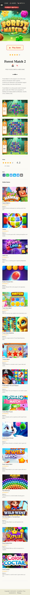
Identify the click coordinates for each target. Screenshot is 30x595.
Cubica (4, 229)
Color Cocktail (5, 569)
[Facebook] (4, 175)
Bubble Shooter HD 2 (7, 282)
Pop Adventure (6, 490)
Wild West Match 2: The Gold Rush (11, 517)
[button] (1, 5)
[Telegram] (18, 175)
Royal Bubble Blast (7, 543)
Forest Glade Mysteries (8, 333)
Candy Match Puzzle (7, 412)
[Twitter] (11, 175)
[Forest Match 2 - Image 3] (15, 146)
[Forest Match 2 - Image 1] (15, 108)
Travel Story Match (7, 308)
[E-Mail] (21, 175)
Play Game (15, 47)
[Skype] (14, 175)
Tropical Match (6, 359)
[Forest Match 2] (15, 26)
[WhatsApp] (7, 175)
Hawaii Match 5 (6, 203)
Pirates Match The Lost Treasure (10, 385)
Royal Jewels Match (7, 464)
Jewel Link (5, 255)
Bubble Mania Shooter (7, 438)
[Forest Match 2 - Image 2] (15, 127)
